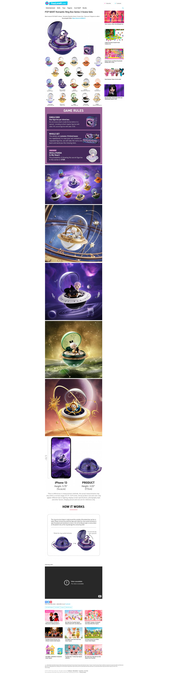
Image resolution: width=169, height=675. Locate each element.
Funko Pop (95, 665)
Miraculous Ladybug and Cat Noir (58, 666)
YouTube (86, 671)
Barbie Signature (57, 665)
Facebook (119, 3)
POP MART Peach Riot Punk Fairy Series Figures (73, 640)
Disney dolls (66, 665)
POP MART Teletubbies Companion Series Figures (53, 657)
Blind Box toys (69, 607)
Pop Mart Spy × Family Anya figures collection (73, 657)
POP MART (57, 607)
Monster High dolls (73, 666)
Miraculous (121, 665)
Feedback (70, 671)
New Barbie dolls (85, 666)
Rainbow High (109, 666)
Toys (63, 8)
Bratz (61, 665)
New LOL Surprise (95, 666)
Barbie (48, 665)
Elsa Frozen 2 (86, 665)
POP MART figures (49, 607)
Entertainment (50, 8)
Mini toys (117, 665)
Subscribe (108, 3)
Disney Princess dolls (78, 665)
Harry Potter (99, 665)
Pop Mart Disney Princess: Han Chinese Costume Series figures (52, 640)
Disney (63, 665)
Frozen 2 (91, 665)
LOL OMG (103, 665)
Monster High (67, 666)
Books (85, 8)
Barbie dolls (51, 665)
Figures (69, 8)
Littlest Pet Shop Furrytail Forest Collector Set (112, 43)
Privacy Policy (82, 672)
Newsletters (75, 671)
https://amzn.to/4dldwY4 (78, 18)
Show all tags (47, 667)
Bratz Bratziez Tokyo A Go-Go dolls (113, 79)
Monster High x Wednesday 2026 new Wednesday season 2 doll (113, 98)
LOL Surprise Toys (113, 665)
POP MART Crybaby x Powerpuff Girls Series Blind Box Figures (92, 623)
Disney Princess (72, 665)
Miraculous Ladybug (48, 666)
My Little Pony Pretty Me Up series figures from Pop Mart (93, 657)
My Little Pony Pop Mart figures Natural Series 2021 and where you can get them (73, 623)
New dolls (89, 666)
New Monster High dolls (102, 666)
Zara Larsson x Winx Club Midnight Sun (114, 24)
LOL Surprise (107, 665)
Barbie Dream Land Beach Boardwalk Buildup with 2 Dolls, (113, 61)
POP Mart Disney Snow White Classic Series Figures (92, 640)
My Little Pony (79, 666)
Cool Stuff (77, 8)
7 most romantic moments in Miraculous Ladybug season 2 (52, 623)
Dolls (58, 8)
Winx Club (115, 666)
